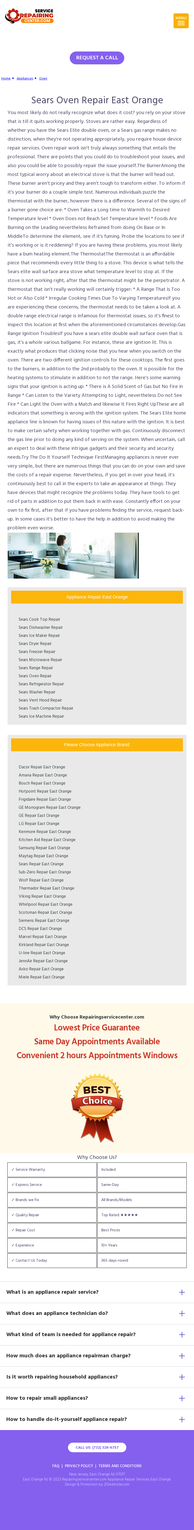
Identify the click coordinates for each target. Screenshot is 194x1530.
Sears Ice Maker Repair (39, 635)
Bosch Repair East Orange (42, 783)
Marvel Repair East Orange (43, 936)
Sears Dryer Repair (35, 643)
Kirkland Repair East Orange (44, 945)
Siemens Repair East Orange (44, 920)
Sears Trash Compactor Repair (46, 708)
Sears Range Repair (36, 668)
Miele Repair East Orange (42, 977)
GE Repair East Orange (39, 815)
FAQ (55, 1466)
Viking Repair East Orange (42, 896)
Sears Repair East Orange (41, 864)
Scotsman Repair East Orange (45, 912)
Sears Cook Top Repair (39, 619)
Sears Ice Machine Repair (41, 716)
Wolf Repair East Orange (41, 880)
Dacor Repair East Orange (42, 767)
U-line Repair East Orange (42, 953)
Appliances (25, 79)
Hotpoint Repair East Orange (45, 791)
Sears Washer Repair (37, 692)
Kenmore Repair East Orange (45, 831)
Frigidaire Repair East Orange (45, 799)
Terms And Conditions (120, 1466)
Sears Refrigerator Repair (41, 684)
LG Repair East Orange (39, 823)
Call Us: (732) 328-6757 (97, 1448)
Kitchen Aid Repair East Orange (47, 840)
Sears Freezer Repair (37, 652)
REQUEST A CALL (97, 58)
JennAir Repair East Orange (43, 961)
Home (6, 79)
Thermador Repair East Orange (46, 888)
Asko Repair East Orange (41, 969)
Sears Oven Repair (35, 676)
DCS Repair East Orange (40, 928)
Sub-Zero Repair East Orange (45, 872)
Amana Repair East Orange (43, 775)
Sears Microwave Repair (40, 660)
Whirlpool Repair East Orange (45, 904)
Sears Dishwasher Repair (41, 627)
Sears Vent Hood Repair (40, 700)
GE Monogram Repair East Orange (50, 807)
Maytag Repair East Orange (43, 856)
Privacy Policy (79, 1466)
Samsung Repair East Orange (44, 848)
